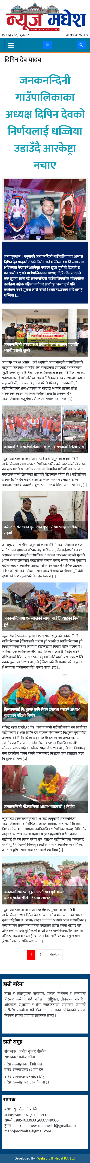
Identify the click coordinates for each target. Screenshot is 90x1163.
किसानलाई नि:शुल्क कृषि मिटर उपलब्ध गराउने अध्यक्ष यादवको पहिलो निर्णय (42, 713)
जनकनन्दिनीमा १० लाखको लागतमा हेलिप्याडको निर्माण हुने (43, 621)
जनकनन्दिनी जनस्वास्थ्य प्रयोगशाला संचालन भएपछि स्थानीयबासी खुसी (41, 348)
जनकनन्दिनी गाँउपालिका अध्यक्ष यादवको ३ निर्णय (39, 807)
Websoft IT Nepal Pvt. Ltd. (56, 1158)
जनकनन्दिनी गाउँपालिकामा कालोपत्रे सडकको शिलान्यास (44, 447)
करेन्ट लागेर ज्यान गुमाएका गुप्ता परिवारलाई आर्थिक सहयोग (40, 530)
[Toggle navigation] (10, 45)
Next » (54, 954)
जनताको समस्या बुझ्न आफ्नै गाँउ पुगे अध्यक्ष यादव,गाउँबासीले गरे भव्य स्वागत (35, 895)
